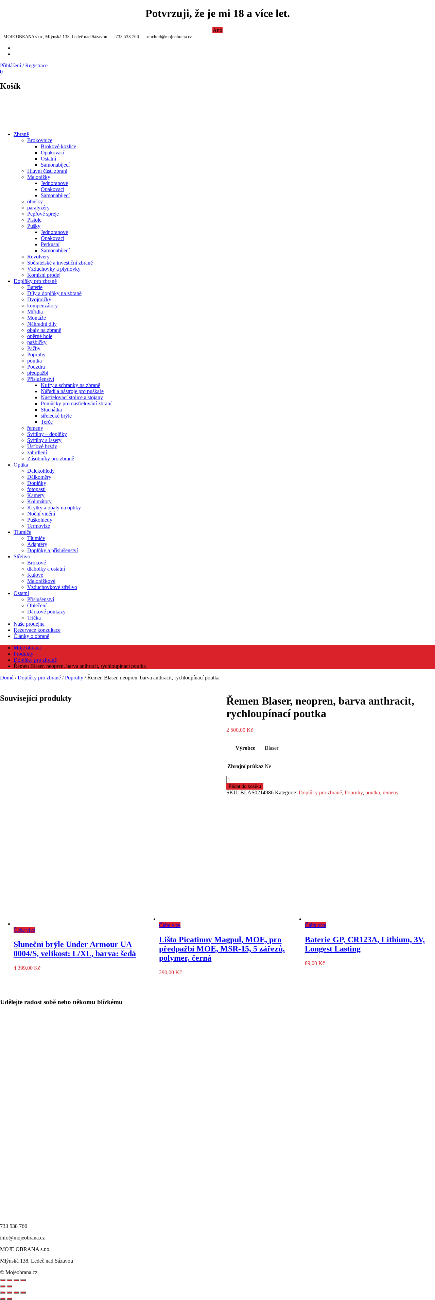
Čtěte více (24, 930)
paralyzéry (38, 207)
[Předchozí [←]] (2, 1286)
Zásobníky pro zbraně (50, 458)
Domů (7, 677)
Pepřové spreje (43, 214)
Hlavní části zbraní (47, 171)
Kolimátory (39, 501)
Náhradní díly (42, 324)
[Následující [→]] (9, 1286)
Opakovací (52, 152)
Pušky (33, 226)
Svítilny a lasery (44, 440)
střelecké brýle (56, 416)
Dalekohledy (41, 471)
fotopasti (36, 489)
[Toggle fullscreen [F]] (16, 1280)
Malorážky (38, 177)
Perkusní (50, 244)
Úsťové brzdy (42, 446)
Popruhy (36, 354)
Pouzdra (36, 367)
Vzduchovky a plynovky (54, 269)
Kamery (36, 495)
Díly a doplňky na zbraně (54, 293)
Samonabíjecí (55, 165)
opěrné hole (39, 336)
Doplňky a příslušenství (52, 550)
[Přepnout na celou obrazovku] (9, 1292)
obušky (35, 201)
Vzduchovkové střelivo (52, 587)
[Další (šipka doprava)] (9, 1299)
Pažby (33, 348)
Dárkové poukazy (46, 611)
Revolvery (38, 256)
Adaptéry (37, 544)
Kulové (35, 575)
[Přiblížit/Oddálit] (2, 1292)
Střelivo (22, 556)
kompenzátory (42, 305)
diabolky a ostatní (46, 569)
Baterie (34, 287)
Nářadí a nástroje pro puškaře (72, 391)
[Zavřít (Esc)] (23, 1292)
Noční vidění (41, 514)
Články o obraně (31, 636)
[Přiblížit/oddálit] (23, 1280)
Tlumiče (22, 532)
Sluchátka (51, 409)
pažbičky (37, 342)
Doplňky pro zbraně (35, 281)
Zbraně (21, 134)
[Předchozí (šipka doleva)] (2, 1299)
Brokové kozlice (58, 146)
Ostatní (48, 159)
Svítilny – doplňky (47, 434)
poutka (34, 361)
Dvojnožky (39, 299)
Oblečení (37, 605)
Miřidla (35, 312)
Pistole (34, 220)
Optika (21, 465)
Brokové (36, 562)
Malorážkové (41, 581)
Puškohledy (39, 520)
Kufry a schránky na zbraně (70, 385)
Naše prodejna (29, 624)
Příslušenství (40, 379)
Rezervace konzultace (37, 630)
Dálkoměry (39, 477)
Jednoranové (54, 183)
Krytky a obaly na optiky (54, 507)
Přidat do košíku (245, 786)
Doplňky (36, 483)
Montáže (36, 318)
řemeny (35, 428)
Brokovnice (39, 140)
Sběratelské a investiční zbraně (60, 263)
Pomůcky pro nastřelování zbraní (76, 403)
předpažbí (37, 373)
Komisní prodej (43, 275)
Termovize (38, 526)
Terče (47, 422)
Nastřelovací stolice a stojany (72, 397)
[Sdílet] (9, 1280)
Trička (34, 618)
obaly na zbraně (44, 330)
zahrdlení (37, 452)
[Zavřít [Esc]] (2, 1280)
